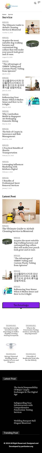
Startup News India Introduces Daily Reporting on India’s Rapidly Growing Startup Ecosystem (11, 331)
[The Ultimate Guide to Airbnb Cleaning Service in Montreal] (32, 27)
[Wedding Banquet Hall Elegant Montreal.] (7, 421)
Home (4, 14)
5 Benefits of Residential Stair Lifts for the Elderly (31, 358)
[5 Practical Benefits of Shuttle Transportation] (32, 150)
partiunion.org (27, 446)
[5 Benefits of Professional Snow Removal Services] (32, 183)
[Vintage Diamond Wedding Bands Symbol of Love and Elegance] (11, 346)
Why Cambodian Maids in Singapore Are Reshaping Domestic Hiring (11, 117)
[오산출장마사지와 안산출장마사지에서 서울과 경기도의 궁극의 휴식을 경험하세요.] (32, 84)
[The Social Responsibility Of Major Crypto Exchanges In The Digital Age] (7, 388)
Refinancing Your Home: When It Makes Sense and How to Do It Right (12, 100)
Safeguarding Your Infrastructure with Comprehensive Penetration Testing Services (23, 407)
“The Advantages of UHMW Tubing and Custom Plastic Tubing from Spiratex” (13, 67)
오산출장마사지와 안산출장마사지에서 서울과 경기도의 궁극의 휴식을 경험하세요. (13, 84)
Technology (11, 325)
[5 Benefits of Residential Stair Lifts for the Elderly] (31, 346)
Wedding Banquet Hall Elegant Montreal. (25, 421)
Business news (20, 384)
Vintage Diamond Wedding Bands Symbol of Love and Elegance (11, 359)
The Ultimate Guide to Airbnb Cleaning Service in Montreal (13, 27)
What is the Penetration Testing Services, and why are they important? (31, 330)
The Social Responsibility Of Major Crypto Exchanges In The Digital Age (26, 391)
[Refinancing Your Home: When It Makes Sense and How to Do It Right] (32, 100)
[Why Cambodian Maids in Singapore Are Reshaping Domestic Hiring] (32, 117)
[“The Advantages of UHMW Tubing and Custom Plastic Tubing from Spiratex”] (32, 67)
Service (5, 22)
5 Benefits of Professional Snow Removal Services (11, 183)
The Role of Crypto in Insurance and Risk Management (12, 134)
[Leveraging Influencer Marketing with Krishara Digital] (32, 166)
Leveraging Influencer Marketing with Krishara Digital (12, 166)
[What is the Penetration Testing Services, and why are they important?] (31, 318)
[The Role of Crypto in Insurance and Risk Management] (32, 134)
